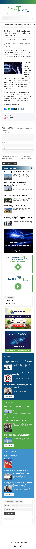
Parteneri (29, 536)
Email (4, 148)
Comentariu (6, 132)
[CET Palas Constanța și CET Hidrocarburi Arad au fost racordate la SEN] (8, 177)
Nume (4, 143)
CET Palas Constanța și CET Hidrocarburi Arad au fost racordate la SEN (18, 172)
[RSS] (15, 546)
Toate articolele (9, 396)
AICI (17, 104)
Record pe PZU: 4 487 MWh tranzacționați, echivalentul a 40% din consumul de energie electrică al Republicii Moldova (18, 361)
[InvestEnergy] (18, 9)
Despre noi (12, 534)
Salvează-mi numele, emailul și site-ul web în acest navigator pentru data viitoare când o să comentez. (17, 158)
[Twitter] (21, 546)
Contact (18, 538)
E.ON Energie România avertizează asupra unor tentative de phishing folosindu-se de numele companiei (16, 457)
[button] (3, 2)
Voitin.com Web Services (21, 542)
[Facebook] (17, 546)
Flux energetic (18, 39)
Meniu (7, 2)
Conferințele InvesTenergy (13, 536)
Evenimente (23, 534)
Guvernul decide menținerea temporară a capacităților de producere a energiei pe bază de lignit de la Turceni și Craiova (17, 184)
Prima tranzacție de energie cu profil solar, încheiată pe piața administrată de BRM (18, 373)
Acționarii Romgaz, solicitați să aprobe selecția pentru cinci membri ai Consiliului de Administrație (18, 206)
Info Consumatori (26, 39)
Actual (13, 43)
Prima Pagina (7, 43)
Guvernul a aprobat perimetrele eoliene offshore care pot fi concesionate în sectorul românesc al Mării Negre (18, 408)
